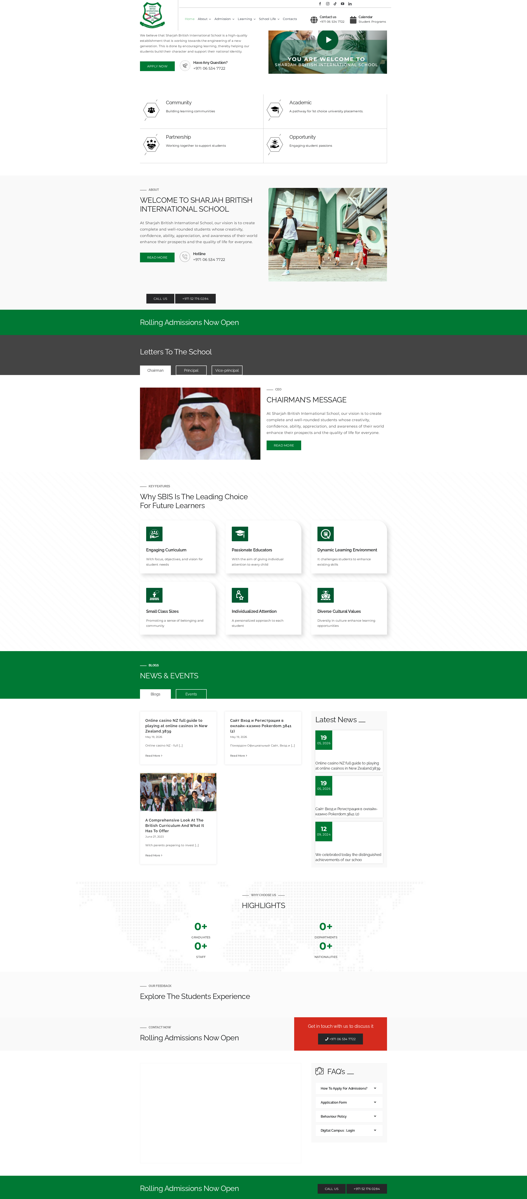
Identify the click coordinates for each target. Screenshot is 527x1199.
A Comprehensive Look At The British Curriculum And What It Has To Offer (174, 825)
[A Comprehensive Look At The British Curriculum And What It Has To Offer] (178, 792)
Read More (152, 755)
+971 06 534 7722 (332, 21)
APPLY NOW (157, 66)
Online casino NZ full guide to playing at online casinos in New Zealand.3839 (176, 725)
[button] (349, 1088)
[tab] (155, 370)
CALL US (160, 299)
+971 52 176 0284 (195, 299)
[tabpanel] (263, 424)
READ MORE (157, 257)
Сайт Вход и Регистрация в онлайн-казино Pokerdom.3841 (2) (260, 725)
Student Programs (372, 21)
